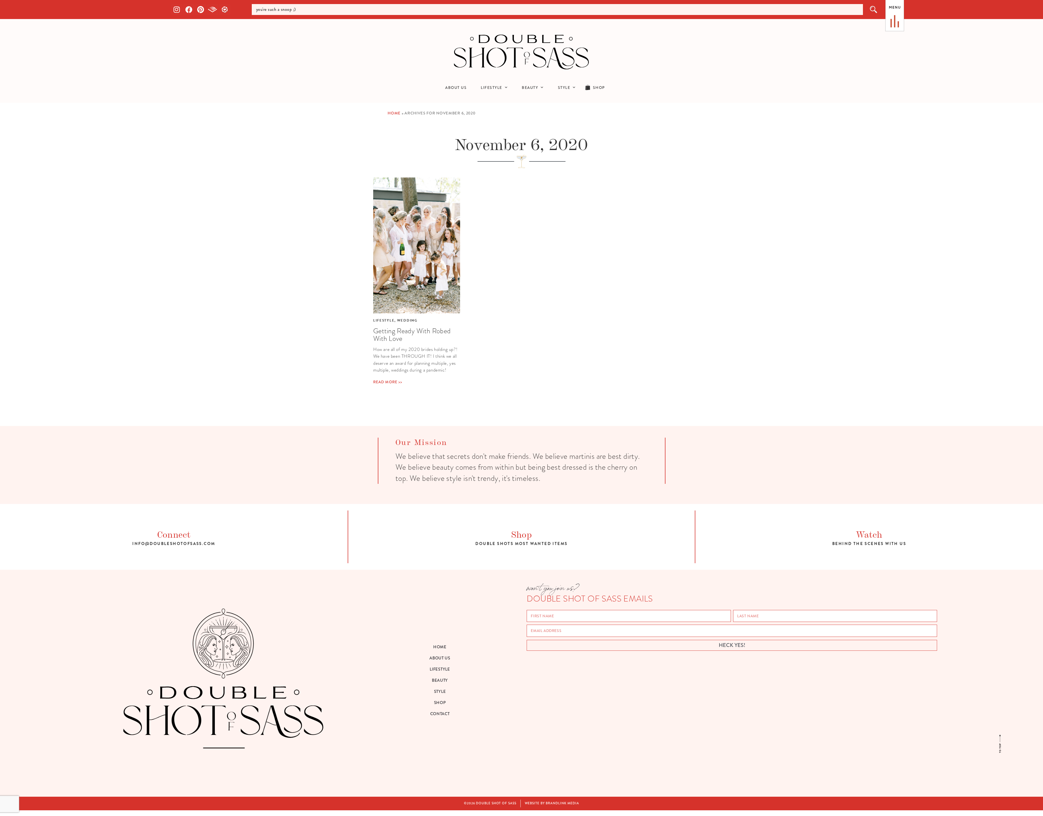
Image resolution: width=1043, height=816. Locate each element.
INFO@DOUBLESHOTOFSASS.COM (173, 544)
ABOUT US (456, 87)
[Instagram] (177, 9)
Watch (869, 534)
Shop (521, 534)
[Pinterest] (200, 9)
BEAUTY (530, 87)
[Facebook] (188, 9)
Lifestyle (383, 320)
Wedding (407, 320)
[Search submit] (874, 9)
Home (394, 113)
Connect (174, 534)
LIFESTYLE (491, 87)
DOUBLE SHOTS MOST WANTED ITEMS (521, 544)
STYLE (564, 87)
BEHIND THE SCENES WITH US (869, 544)
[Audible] (212, 9)
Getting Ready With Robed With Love (412, 335)
